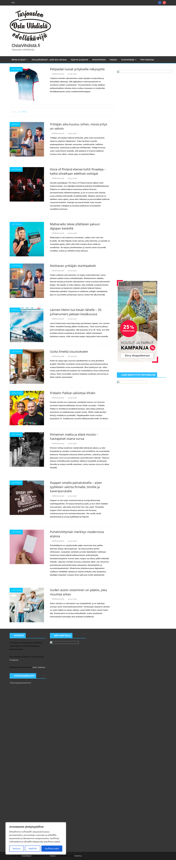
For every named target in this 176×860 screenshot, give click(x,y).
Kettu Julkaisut (39, 667)
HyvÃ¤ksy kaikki (52, 848)
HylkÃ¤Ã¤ (32, 848)
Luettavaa (16, 69)
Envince (52, 856)
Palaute (113, 59)
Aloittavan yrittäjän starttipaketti (73, 266)
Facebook (14, 660)
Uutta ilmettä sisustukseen (69, 351)
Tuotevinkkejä (128, 59)
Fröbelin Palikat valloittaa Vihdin (72, 393)
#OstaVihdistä (99, 59)
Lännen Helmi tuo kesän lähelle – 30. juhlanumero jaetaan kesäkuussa (76, 312)
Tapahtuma (16, 393)
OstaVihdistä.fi (26, 45)
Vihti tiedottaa (147, 59)
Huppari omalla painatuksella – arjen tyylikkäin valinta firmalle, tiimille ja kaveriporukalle (76, 486)
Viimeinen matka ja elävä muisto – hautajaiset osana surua (74, 436)
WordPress (78, 856)
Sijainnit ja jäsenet (79, 59)
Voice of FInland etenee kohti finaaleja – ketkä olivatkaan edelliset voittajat (78, 171)
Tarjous (15, 124)
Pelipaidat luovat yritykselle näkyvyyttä (77, 69)
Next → (25, 112)
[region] (36, 838)
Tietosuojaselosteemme (20, 683)
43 (19, 112)
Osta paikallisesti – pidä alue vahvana (49, 59)
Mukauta (16, 848)
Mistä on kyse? (19, 59)
